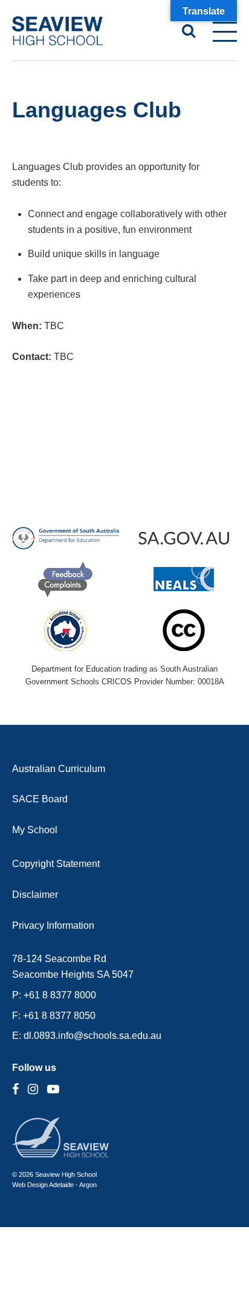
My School (34, 830)
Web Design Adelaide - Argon (54, 1184)
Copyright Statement (56, 864)
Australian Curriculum (58, 769)
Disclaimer (35, 894)
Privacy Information (53, 925)
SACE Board (40, 799)
